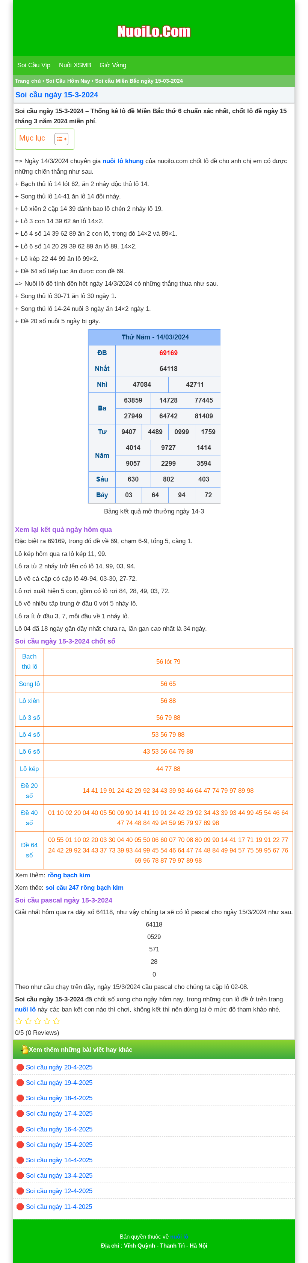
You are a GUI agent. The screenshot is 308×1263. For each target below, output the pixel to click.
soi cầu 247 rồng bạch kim (84, 887)
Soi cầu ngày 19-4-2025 (59, 1082)
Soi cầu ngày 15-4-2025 (59, 1144)
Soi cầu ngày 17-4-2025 (59, 1113)
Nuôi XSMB (75, 65)
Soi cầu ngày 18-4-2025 (59, 1098)
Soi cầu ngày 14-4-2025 (59, 1160)
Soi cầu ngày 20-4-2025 (59, 1067)
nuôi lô (25, 1009)
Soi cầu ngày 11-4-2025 (59, 1206)
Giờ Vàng (113, 65)
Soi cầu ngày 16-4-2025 (59, 1129)
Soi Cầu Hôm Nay (68, 81)
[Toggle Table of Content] (57, 139)
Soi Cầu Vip (33, 65)
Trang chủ (28, 81)
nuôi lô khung (123, 161)
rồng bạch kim (68, 875)
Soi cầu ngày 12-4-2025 (59, 1191)
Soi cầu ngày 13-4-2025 (59, 1175)
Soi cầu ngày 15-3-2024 (56, 95)
